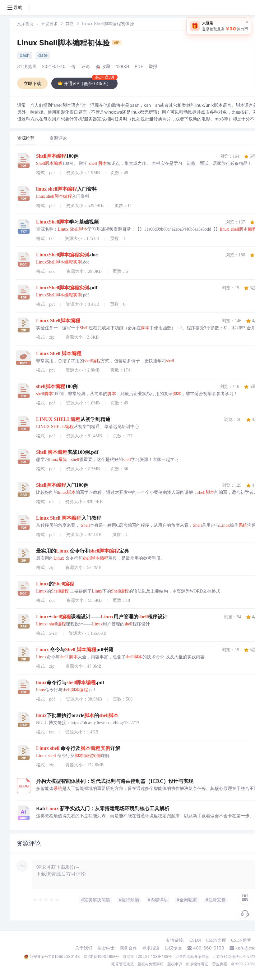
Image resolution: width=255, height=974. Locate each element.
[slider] (46, 900)
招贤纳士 (106, 947)
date (43, 55)
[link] (25, 23)
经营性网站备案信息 (192, 956)
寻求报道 (151, 947)
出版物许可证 (197, 964)
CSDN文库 (216, 940)
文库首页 (25, 23)
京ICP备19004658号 (101, 956)
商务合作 (128, 947)
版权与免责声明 (150, 964)
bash (25, 55)
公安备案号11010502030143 (55, 956)
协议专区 (173, 947)
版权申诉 (174, 964)
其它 (70, 23)
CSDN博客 (241, 940)
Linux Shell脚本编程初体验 (64, 42)
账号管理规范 (122, 964)
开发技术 (49, 23)
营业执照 (219, 964)
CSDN (195, 940)
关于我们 (83, 947)
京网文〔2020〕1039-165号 (147, 956)
